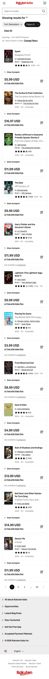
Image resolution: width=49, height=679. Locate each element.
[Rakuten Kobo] (24, 3)
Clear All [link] (8, 30)
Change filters (31, 40)
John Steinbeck (23, 409)
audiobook (21, 265)
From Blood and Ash (24, 363)
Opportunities (11, 606)
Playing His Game (23, 313)
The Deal (19, 182)
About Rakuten (31, 666)
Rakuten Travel (35, 663)
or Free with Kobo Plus (13, 83)
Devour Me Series (29, 549)
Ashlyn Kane (35, 321)
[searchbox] (22, 11)
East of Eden (21, 405)
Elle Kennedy (22, 190)
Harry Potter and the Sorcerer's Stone (25, 226)
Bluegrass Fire (27, 62)
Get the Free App (13, 627)
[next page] (43, 587)
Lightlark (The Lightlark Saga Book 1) (29, 274)
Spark (18, 51)
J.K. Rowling (22, 231)
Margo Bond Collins (25, 100)
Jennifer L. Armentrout (26, 367)
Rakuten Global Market (17, 663)
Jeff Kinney (21, 145)
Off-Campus (26, 193)
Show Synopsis (13, 72)
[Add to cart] (41, 81)
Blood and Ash (27, 370)
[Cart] (45, 3)
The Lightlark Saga (29, 282)
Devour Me (20, 538)
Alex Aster (21, 279)
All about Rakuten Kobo (16, 599)
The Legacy (26, 454)
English (17, 651)
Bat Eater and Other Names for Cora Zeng (28, 495)
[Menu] (4, 3)
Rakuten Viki (18, 660)
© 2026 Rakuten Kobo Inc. (17, 640)
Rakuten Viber (30, 660)
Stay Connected (12, 620)
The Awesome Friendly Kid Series (35, 148)
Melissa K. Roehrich (25, 452)
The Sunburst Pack (30, 103)
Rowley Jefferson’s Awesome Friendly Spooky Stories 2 (29, 136)
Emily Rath (21, 546)
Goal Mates (26, 324)
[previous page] (5, 587)
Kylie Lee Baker (23, 503)
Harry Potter (27, 234)
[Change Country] (5, 651)
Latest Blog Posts (13, 613)
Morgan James (23, 321)
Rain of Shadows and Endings (28, 447)
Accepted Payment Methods (18, 633)
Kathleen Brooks (24, 59)
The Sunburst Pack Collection (29, 93)
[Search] (44, 11)
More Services (17, 666)
